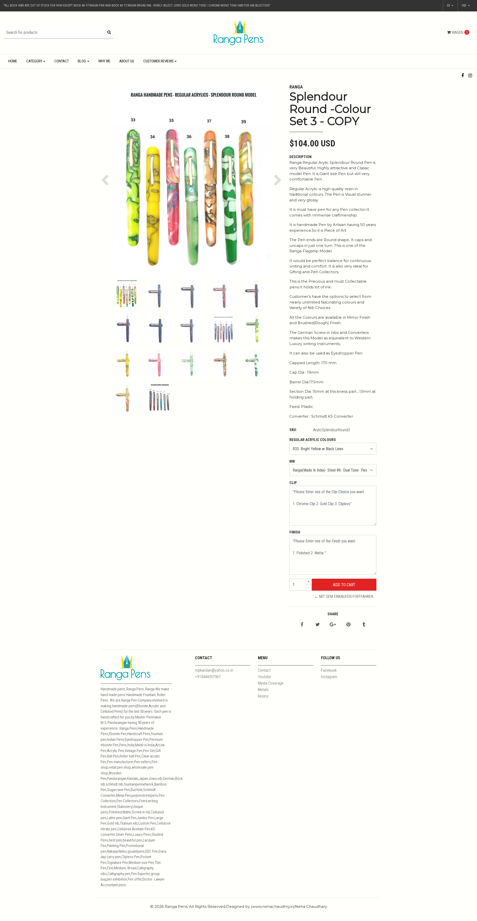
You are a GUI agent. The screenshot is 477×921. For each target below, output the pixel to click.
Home (12, 61)
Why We (104, 61)
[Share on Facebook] (302, 624)
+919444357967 (208, 676)
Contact (61, 61)
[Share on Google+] (333, 624)
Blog (82, 61)
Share (332, 614)
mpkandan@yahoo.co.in (214, 670)
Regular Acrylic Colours (312, 440)
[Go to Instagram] (470, 75)
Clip (293, 483)
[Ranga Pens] (238, 32)
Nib (292, 461)
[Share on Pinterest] (348, 624)
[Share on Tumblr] (363, 624)
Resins (263, 696)
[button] (465, 5)
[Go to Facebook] (463, 75)
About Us (126, 61)
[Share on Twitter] (317, 624)
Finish (294, 532)
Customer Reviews (158, 61)
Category (34, 61)
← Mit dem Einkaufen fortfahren (343, 596)
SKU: (293, 430)
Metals (263, 689)
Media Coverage (270, 683)
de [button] (449, 5)
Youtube (264, 676)
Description (300, 157)
